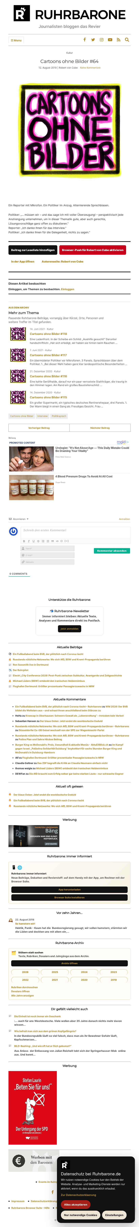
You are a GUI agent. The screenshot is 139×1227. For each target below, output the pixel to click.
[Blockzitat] (52, 541)
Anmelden (124, 519)
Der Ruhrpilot (20, 670)
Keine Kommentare (90, 67)
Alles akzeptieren (75, 1204)
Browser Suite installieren (69, 897)
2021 (55, 979)
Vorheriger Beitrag (39, 427)
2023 (114, 972)
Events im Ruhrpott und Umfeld (57, 1181)
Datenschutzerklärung (44, 1201)
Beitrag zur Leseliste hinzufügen (33, 250)
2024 (84, 972)
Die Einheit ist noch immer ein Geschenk (37, 1016)
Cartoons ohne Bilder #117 (48, 355)
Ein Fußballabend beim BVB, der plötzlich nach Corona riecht (48, 654)
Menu (17, 40)
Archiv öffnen (69, 963)
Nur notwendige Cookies (80, 1215)
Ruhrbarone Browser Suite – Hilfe (30, 1207)
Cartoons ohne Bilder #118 (48, 334)
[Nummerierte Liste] (43, 541)
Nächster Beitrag (100, 427)
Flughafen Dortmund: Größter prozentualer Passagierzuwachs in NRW (53, 686)
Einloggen (67, 289)
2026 (25, 972)
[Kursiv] (28, 541)
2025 (55, 972)
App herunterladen (69, 889)
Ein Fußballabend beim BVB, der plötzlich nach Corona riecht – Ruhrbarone (58, 706)
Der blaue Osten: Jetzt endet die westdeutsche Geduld (71, 721)
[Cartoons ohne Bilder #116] (17, 377)
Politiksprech (59, 416)
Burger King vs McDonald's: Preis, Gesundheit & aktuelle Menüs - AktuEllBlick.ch (61, 744)
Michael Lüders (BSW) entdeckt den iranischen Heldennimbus (49, 680)
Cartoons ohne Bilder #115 (48, 397)
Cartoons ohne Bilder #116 (48, 376)
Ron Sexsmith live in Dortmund (30, 664)
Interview (42, 416)
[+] (67, 540)
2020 (84, 979)
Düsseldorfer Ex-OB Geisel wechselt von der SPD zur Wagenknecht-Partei (61, 730)
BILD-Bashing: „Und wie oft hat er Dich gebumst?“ (43, 1046)
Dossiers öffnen (20, 991)
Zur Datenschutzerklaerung (78, 1195)
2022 (25, 979)
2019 (114, 979)
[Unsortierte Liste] (47, 541)
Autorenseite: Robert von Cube (62, 261)
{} (62, 540)
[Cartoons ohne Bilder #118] (17, 334)
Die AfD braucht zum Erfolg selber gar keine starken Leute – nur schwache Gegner (76, 773)
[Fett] (24, 541)
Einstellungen (114, 1215)
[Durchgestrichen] (38, 541)
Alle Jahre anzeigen (22, 995)
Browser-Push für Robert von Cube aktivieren (92, 250)
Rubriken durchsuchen (24, 987)
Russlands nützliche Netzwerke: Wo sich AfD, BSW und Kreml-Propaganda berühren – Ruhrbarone (72, 726)
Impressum (18, 1201)
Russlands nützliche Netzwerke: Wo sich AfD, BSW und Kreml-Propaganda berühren (62, 659)
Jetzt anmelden (69, 628)
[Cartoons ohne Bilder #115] (17, 398)
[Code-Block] (57, 541)
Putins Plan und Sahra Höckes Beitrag (40, 739)
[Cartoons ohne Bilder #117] (17, 356)
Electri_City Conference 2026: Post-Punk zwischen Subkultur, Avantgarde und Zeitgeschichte (67, 675)
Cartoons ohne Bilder (21, 416)
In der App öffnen (22, 261)
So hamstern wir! (25, 923)
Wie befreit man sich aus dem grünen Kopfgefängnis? (45, 1031)
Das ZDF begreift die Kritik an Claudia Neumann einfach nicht (72, 763)
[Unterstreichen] (33, 541)
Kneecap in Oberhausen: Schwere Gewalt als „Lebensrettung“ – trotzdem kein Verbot (75, 715)
